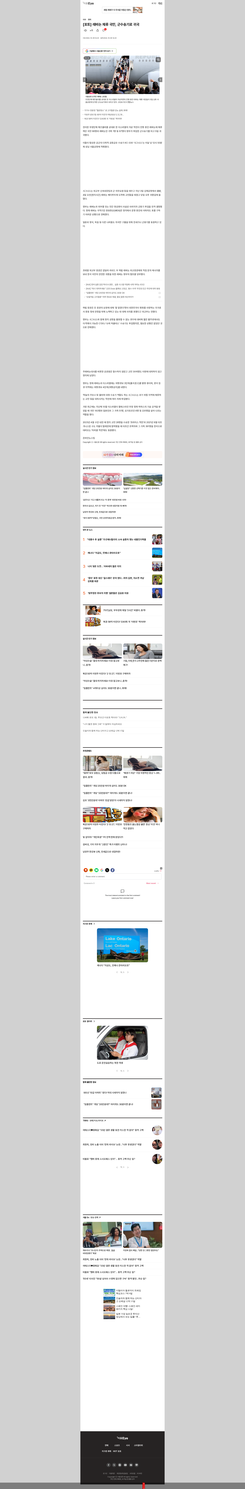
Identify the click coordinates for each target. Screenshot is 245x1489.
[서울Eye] (88, 3)
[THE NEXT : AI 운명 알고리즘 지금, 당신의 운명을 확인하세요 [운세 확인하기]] (122, 454)
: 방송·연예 (90, 1217)
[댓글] (103, 30)
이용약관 (112, 1473)
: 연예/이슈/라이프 (93, 1120)
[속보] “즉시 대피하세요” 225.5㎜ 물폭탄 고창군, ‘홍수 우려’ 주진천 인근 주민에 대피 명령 (123, 288)
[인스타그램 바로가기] (125, 1465)
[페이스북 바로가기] (108, 1465)
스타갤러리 (138, 1445)
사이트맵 (132, 1473)
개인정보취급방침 (122, 1473)
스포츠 (117, 1445)
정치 (89, 19)
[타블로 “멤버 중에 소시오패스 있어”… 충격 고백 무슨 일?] (157, 1159)
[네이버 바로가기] (131, 1465)
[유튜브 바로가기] (120, 1465)
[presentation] (84, 79)
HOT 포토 (117, 1451)
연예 (106, 1445)
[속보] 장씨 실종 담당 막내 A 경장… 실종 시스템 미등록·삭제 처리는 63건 (115, 284)
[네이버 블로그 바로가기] (136, 1465)
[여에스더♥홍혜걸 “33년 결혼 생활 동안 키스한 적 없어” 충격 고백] (157, 1130)
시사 (84, 19)
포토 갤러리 (87, 1021)
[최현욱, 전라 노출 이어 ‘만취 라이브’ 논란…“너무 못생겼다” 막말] (157, 1144)
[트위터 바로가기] (114, 1465)
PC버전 (139, 1473)
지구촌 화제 (87, 923)
